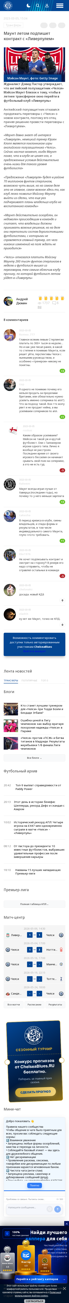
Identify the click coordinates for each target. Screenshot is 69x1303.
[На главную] (8, 5)
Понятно (34, 1185)
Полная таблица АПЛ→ (34, 904)
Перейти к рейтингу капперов (41, 1279)
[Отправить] (57, 1209)
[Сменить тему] (28, 5)
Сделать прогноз (35, 1091)
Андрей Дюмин (22, 301)
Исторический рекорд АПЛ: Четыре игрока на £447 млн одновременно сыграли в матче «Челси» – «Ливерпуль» (38, 827)
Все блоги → (34, 757)
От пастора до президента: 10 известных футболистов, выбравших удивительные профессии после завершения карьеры (39, 851)
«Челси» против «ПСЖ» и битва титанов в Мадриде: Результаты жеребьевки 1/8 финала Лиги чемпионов (43, 743)
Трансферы (13, 25)
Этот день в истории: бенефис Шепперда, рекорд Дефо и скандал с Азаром (39, 805)
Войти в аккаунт (34, 651)
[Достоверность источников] (40, 307)
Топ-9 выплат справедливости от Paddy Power (38, 787)
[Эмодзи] (50, 1209)
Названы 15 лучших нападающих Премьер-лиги (38, 871)
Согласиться (34, 1301)
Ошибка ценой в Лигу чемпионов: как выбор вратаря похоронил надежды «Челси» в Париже (42, 725)
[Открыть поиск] (37, 5)
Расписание (34, 1004)
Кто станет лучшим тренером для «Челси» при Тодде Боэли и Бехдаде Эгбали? (42, 709)
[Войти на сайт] (47, 5)
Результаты (55, 1004)
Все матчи (14, 1004)
